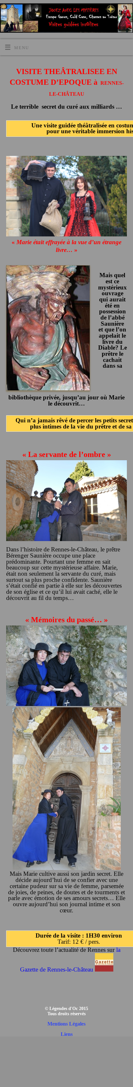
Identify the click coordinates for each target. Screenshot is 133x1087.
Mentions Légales (66, 1024)
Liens (67, 1034)
